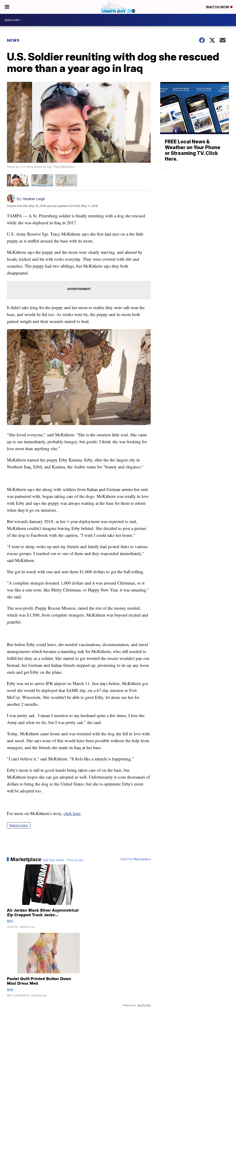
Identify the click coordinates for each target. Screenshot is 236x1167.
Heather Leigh (34, 199)
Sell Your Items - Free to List (63, 860)
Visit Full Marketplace (136, 859)
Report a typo (18, 825)
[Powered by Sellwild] (144, 1005)
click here (72, 813)
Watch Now (218, 7)
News (13, 40)
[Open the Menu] (7, 7)
